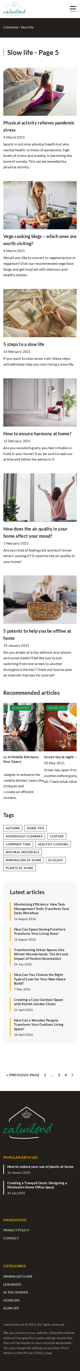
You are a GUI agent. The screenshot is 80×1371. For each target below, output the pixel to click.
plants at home (19, 868)
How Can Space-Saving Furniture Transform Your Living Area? (39, 931)
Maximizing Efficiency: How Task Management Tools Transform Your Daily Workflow (41, 908)
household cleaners (24, 836)
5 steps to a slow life (23, 344)
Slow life (11, 1308)
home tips (35, 828)
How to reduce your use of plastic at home (40, 1167)
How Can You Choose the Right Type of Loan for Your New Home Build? (40, 979)
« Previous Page (23, 1075)
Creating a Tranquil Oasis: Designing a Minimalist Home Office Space (37, 1185)
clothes (57, 836)
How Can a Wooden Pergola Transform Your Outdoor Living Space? (39, 1024)
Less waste (12, 1284)
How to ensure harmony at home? (37, 433)
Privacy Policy (34, 1353)
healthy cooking (53, 844)
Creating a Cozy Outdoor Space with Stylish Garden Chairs (38, 1002)
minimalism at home (23, 860)
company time (18, 844)
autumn (13, 828)
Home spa (11, 1300)
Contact (11, 1238)
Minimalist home (18, 1276)
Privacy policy (16, 1230)
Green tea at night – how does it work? (34, 757)
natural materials (22, 852)
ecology (55, 860)
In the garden (15, 1292)
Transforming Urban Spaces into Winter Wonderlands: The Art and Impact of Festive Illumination (41, 954)
